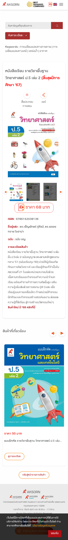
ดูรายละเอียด (14, 457)
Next (61, 192)
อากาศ (43, 51)
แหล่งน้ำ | (34, 51)
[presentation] (52, 333)
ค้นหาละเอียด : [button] (16, 36)
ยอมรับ (55, 533)
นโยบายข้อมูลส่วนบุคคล (44, 526)
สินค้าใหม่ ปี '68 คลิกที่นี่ (21, 308)
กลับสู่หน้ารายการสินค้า (34, 475)
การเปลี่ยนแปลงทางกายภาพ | (36, 47)
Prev (5, 192)
